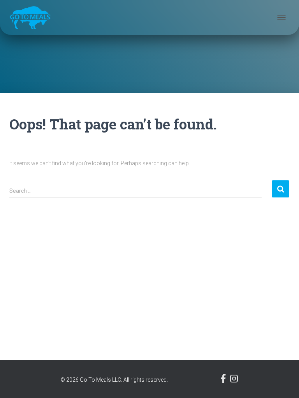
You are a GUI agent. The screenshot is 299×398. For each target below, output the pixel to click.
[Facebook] (224, 381)
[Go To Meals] (33, 17)
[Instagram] (234, 381)
